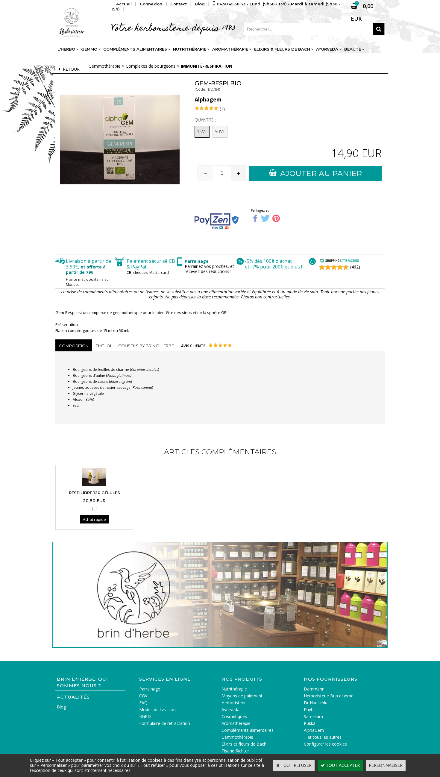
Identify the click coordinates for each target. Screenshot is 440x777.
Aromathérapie (230, 49)
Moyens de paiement (242, 696)
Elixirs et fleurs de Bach (243, 744)
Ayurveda (327, 49)
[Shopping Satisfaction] (339, 261)
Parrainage (149, 689)
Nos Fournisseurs (330, 679)
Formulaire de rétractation (164, 723)
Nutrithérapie (189, 49)
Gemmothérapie (104, 66)
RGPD (145, 716)
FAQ (143, 702)
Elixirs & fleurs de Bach (282, 49)
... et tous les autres (323, 737)
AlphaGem (314, 730)
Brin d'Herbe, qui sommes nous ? (82, 682)
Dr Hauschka (316, 702)
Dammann (314, 689)
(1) (222, 109)
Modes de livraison (157, 709)
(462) (355, 267)
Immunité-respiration (206, 66)
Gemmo (89, 49)
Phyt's (309, 709)
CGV (143, 696)
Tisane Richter (235, 751)
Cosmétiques (234, 716)
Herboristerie (234, 702)
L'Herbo (66, 49)
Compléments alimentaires (135, 49)
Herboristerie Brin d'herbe (328, 696)
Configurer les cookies (325, 744)
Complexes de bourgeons (150, 66)
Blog (61, 707)
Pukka (309, 723)
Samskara (313, 716)
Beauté (352, 49)
